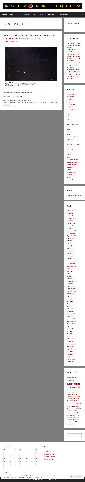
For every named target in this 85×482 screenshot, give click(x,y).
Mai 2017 (70, 331)
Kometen (21, 100)
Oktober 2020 (71, 233)
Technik (19, 14)
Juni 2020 (70, 243)
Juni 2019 (70, 268)
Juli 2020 (69, 241)
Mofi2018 (69, 404)
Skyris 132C (74, 415)
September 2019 (72, 266)
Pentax (79, 408)
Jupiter (69, 119)
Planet (75, 410)
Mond (68, 134)
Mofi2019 (73, 404)
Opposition (70, 139)
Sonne (69, 157)
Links (33, 14)
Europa (68, 392)
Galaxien (69, 112)
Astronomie (16, 100)
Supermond (73, 419)
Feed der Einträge (49, 454)
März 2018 (70, 306)
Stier (68, 419)
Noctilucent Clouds (72, 137)
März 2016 (70, 356)
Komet (77, 398)
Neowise (77, 406)
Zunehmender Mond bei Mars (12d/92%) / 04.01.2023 (74, 65)
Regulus (69, 152)
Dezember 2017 (71, 314)
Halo (68, 114)
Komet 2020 (44, 102)
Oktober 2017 (71, 319)
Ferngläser (70, 107)
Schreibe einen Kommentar (11, 106)
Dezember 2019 (71, 258)
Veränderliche (71, 180)
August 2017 (71, 324)
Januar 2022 (70, 216)
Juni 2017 (70, 329)
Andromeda (73, 377)
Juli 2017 (69, 326)
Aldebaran (69, 377)
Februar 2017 (71, 339)
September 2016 (72, 349)
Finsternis (70, 109)
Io (69, 398)
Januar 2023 (70, 213)
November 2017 (71, 316)
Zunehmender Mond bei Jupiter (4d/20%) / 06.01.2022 (74, 76)
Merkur (69, 129)
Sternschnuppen (71, 172)
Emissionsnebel (71, 104)
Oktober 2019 (71, 263)
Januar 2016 (70, 361)
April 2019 (70, 273)
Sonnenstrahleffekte (73, 159)
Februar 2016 (71, 359)
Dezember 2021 (71, 218)
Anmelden (47, 451)
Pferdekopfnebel (70, 410)
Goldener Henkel (71, 396)
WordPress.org (48, 459)
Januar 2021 (70, 226)
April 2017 (70, 334)
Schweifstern (69, 415)
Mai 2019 (70, 271)
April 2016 (70, 354)
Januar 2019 (70, 281)
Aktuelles (4, 14)
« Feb (5, 472)
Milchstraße (70, 132)
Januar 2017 (70, 341)
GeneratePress (52, 479)
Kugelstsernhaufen (72, 124)
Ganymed (75, 394)
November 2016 (71, 346)
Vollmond (70, 424)
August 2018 (71, 293)
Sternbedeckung (72, 164)
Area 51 (41, 14)
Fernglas (72, 392)
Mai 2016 (70, 351)
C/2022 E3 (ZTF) (36, 102)
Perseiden (70, 142)
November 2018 (71, 286)
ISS (68, 117)
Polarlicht (70, 149)
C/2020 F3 (29, 102)
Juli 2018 (69, 296)
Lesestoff (26, 14)
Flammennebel (70, 394)
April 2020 (70, 248)
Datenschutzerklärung (64, 14)
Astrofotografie (9, 100)
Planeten (29, 100)
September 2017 (72, 321)
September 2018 (72, 291)
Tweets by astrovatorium (74, 195)
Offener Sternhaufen (71, 408)
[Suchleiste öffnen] (82, 14)
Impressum (51, 14)
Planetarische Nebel (73, 144)
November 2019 (71, 261)
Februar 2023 (71, 211)
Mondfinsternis (71, 406)
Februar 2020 (71, 253)
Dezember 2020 (71, 228)
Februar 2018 (71, 309)
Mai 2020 (70, 246)
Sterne (69, 169)
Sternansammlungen (73, 162)
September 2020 (72, 236)
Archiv (12, 14)
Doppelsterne (71, 102)
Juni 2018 (70, 299)
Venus (69, 177)
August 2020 (71, 238)
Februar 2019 (71, 278)
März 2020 (70, 251)
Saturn (69, 154)
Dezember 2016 (71, 344)
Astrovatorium (22, 102)
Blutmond (69, 390)
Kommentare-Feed (49, 456)
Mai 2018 (70, 301)
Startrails (68, 417)
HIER (25, 92)
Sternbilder (70, 167)
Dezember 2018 (71, 283)
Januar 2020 (70, 256)
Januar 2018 (70, 311)
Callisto (79, 390)
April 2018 (70, 304)
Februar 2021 (71, 223)
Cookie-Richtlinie (38, 477)
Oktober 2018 (71, 288)
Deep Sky (70, 99)
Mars (25, 100)
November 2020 (71, 231)
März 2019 (70, 276)
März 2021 (70, 221)
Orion (76, 408)
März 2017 (70, 336)
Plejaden (75, 413)
